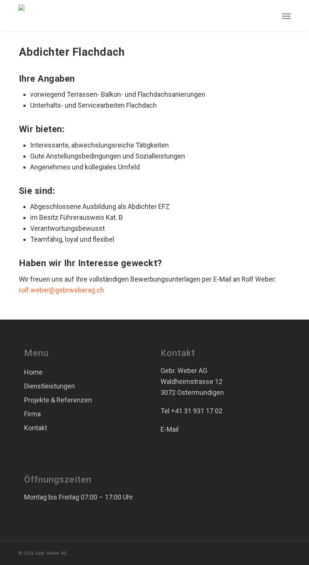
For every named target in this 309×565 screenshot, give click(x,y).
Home (33, 372)
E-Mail (170, 429)
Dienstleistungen (49, 386)
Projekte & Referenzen (58, 400)
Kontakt (35, 428)
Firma (32, 414)
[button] (286, 16)
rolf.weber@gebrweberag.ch (61, 290)
